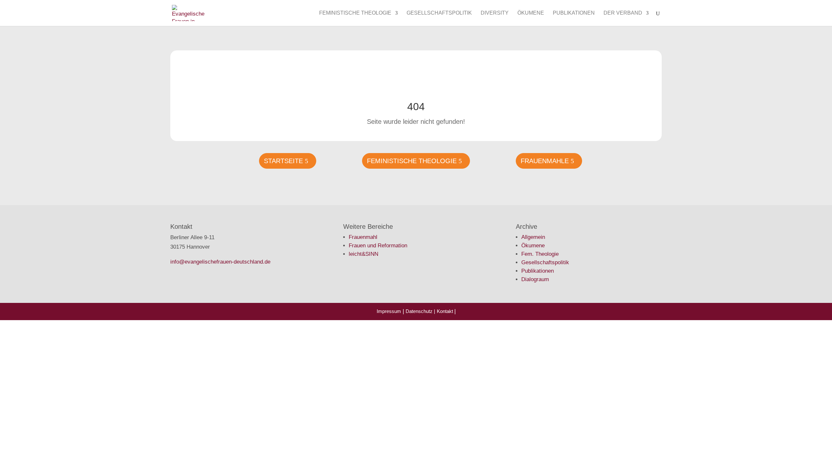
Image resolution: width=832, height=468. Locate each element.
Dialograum (535, 279)
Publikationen (574, 13)
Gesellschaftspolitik (439, 13)
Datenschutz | (420, 311)
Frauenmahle (545, 160)
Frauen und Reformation (378, 245)
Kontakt (445, 311)
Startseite (283, 160)
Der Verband (623, 13)
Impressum (389, 311)
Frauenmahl (363, 237)
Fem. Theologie (540, 254)
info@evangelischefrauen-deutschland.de (220, 262)
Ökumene (530, 13)
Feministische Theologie (355, 13)
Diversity (495, 13)
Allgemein (533, 237)
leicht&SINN (363, 254)
